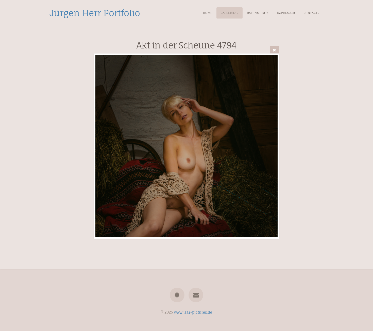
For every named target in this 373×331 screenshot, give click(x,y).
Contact (310, 13)
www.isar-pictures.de (193, 312)
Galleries (228, 13)
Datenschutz (258, 13)
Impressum (286, 13)
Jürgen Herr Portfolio (94, 13)
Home (207, 13)
